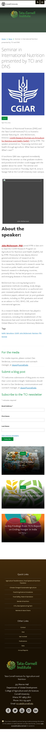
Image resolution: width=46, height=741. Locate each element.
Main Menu (42, 2)
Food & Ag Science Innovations (23, 592)
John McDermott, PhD (12, 245)
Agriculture (10, 333)
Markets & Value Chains (23, 610)
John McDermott (25, 333)
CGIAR (17, 333)
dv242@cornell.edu (20, 364)
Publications (23, 641)
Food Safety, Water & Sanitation (23, 597)
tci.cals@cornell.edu (24, 703)
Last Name (5, 426)
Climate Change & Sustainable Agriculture (23, 587)
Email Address (7, 406)
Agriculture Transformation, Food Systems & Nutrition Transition (23, 582)
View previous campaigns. (10, 435)
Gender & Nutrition (23, 601)
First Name (6, 416)
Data (23, 646)
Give (23, 632)
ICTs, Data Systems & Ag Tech (23, 606)
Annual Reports (23, 650)
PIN (40, 333)
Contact (23, 627)
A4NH (4, 333)
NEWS (4, 118)
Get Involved (23, 636)
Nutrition (35, 333)
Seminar (4, 336)
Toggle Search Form (38, 2)
